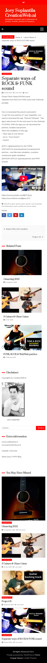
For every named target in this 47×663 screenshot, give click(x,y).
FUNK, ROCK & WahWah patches (20, 354)
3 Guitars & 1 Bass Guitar (16, 316)
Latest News (7, 74)
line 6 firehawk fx (7, 206)
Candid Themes (30, 658)
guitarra (28, 204)
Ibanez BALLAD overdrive (17, 229)
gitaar (13, 204)
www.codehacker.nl (10, 442)
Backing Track (7, 597)
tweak (34, 206)
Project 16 (36, 237)
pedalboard (22, 206)
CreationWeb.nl (20, 378)
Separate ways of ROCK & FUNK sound (22, 639)
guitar (23, 204)
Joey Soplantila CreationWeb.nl (20, 13)
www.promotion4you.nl (11, 445)
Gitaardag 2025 (11, 279)
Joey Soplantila (37, 204)
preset (29, 206)
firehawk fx (7, 204)
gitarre (18, 204)
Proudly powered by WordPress (20, 655)
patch (15, 206)
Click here (13, 451)
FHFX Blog (17, 456)
